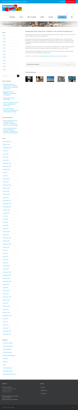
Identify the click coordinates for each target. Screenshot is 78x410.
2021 (4, 48)
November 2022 (7, 185)
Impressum (43, 393)
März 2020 (5, 228)
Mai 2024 (5, 151)
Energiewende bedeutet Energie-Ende (9, 98)
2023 (4, 42)
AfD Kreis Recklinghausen (44, 56)
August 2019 (6, 247)
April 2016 (5, 287)
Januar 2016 (6, 294)
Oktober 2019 (6, 241)
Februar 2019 (6, 266)
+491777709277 (8, 397)
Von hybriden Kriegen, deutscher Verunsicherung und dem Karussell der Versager (10, 110)
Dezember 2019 (7, 238)
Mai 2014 (5, 322)
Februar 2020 (6, 231)
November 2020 (7, 207)
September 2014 (7, 315)
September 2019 (7, 244)
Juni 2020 (5, 219)
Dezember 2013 (7, 331)
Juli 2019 (5, 250)
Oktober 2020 (6, 210)
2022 (4, 45)
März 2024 (5, 157)
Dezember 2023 (7, 163)
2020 (4, 51)
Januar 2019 (6, 269)
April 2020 (5, 225)
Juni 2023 (5, 175)
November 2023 (7, 166)
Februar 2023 (6, 179)
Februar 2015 (6, 306)
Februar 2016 (6, 290)
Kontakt (43, 387)
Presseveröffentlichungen (9, 374)
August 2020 (6, 213)
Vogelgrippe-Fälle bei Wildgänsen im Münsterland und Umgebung (10, 93)
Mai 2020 (5, 222)
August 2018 (6, 284)
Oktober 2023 (6, 169)
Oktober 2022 (6, 188)
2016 (4, 60)
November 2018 (7, 275)
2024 (4, 38)
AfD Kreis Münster (7, 352)
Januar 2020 (6, 234)
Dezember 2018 (7, 272)
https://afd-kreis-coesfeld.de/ (11, 399)
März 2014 (5, 325)
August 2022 (6, 191)
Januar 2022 (6, 197)
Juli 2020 (5, 216)
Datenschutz (44, 390)
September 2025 (7, 147)
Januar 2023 (6, 182)
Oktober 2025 (6, 144)
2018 (4, 57)
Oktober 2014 (6, 312)
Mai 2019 (5, 256)
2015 (4, 63)
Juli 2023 (5, 172)
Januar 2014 (6, 328)
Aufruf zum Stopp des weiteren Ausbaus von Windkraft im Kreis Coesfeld (10, 104)
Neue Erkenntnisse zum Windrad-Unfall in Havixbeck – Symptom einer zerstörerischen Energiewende (10, 86)
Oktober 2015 (6, 300)
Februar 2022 (6, 194)
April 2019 (5, 259)
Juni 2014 (5, 318)
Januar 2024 (6, 160)
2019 (4, 54)
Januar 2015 (6, 309)
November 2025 (7, 141)
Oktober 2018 (6, 278)
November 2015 (7, 297)
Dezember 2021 (7, 200)
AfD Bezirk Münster (8, 343)
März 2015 (5, 303)
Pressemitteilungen (7, 371)
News (4, 365)
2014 (4, 66)
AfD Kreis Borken (7, 349)
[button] (72, 16)
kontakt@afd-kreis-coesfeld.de (11, 396)
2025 (4, 35)
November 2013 (7, 334)
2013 (4, 69)
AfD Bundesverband (8, 346)
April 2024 (5, 154)
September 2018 (7, 281)
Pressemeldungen (7, 368)
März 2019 (5, 262)
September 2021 (7, 203)
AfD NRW (29, 56)
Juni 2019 (5, 253)
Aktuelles (55, 56)
